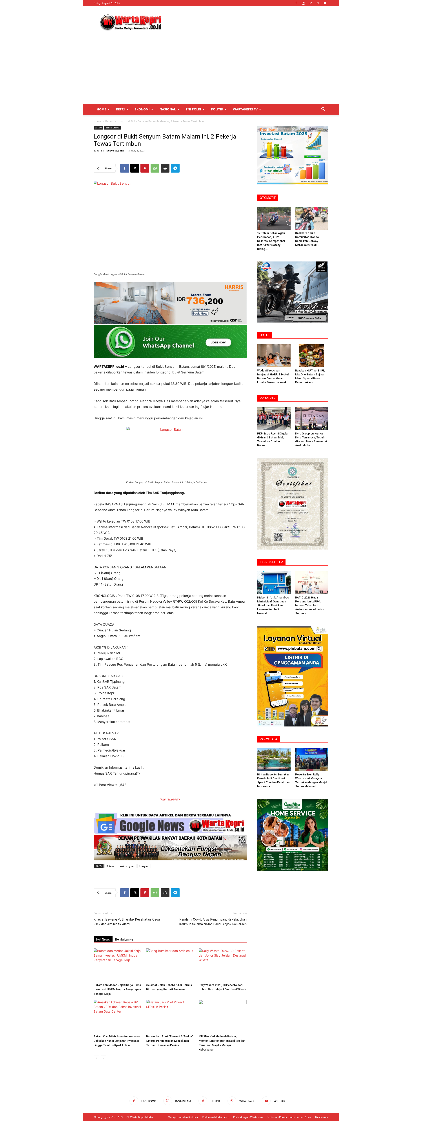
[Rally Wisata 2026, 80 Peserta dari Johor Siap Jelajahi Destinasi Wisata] (223, 964)
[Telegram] (175, 168)
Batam (109, 121)
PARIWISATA (268, 739)
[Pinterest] (144, 168)
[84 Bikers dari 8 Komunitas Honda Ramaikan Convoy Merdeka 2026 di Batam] (312, 218)
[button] (323, 110)
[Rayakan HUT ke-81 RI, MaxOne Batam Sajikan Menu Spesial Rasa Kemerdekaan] (312, 355)
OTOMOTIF (268, 198)
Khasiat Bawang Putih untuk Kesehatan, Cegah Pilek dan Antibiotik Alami (128, 921)
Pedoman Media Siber (215, 1117)
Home (101, 109)
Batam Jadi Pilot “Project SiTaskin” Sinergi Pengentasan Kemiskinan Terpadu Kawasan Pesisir (169, 1041)
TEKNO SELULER (271, 562)
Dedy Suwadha (115, 150)
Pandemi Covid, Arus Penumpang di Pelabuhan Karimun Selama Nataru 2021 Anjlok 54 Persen (213, 921)
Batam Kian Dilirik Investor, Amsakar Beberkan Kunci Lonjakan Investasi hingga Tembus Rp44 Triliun (117, 1041)
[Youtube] (325, 3)
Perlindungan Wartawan (248, 1117)
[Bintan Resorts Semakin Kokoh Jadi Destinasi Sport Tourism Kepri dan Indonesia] (274, 759)
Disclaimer (321, 1117)
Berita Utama (113, 127)
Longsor (144, 866)
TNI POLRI (193, 109)
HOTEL (264, 335)
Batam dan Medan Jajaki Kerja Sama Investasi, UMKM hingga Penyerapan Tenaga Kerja (117, 989)
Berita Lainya (124, 939)
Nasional (168, 109)
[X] (134, 168)
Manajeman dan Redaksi (183, 1117)
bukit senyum (127, 866)
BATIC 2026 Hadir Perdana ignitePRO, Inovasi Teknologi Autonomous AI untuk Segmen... (309, 605)
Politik (217, 109)
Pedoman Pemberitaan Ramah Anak (289, 1117)
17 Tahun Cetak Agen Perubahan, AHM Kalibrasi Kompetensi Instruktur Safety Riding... (271, 241)
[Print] (165, 168)
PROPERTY (268, 398)
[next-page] (103, 1058)
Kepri (120, 109)
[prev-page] (96, 1058)
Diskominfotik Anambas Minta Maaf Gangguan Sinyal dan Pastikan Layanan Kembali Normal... (273, 605)
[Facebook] (296, 3)
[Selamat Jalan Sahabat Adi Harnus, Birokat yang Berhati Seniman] (170, 964)
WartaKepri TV (245, 109)
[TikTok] (310, 3)
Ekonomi (142, 109)
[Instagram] (303, 3)
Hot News (103, 939)
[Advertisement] (248, 22)
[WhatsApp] (318, 3)
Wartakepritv (170, 799)
